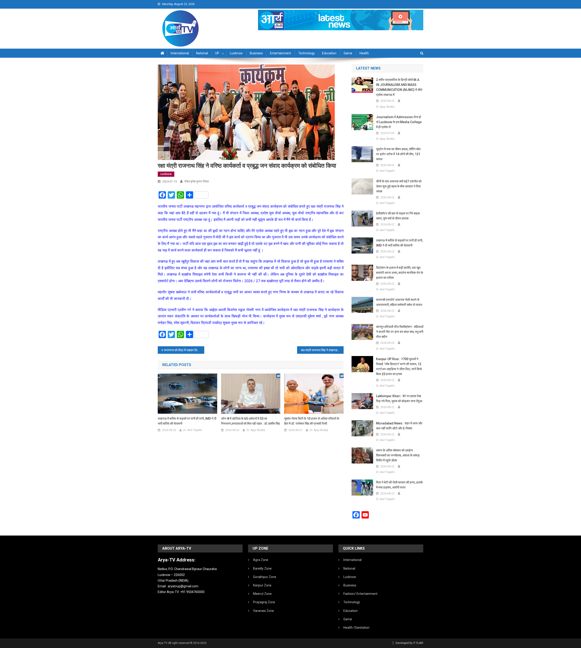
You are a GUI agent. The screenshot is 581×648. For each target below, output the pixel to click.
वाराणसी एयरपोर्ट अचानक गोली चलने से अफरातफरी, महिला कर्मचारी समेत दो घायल (399, 302)
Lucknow (236, 53)
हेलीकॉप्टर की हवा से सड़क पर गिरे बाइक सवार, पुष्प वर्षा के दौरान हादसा (398, 216)
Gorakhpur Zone (264, 577)
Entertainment (280, 53)
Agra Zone (260, 560)
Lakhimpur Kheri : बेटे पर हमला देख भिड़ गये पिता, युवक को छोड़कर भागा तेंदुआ (399, 398)
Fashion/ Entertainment (360, 594)
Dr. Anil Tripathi (192, 430)
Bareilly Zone (262, 568)
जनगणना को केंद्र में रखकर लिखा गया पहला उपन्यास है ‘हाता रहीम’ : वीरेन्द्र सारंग (184, 350)
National (202, 53)
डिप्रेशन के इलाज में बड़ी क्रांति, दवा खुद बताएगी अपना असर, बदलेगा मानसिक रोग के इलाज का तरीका (399, 272)
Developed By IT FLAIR (409, 643)
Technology (306, 53)
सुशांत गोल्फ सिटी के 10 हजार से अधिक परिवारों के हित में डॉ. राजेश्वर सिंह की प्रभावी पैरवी (311, 421)
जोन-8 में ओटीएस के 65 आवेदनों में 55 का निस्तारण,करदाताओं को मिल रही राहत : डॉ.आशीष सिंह (250, 421)
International (180, 53)
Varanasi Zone (263, 611)
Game (348, 53)
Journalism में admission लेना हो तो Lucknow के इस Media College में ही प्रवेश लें (399, 122)
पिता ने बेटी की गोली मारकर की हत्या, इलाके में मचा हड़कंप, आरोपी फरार (399, 485)
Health (364, 53)
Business (256, 53)
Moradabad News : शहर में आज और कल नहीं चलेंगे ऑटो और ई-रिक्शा (399, 425)
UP (217, 53)
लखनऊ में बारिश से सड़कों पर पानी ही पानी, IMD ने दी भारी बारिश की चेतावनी (187, 421)
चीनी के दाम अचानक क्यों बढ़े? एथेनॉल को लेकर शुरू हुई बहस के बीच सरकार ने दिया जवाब (398, 186)
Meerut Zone (262, 594)
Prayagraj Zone (264, 602)
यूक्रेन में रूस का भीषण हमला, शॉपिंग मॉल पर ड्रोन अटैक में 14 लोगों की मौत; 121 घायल (398, 154)
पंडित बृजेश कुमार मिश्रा (196, 181)
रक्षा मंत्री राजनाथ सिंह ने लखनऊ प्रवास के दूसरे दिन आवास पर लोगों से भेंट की (322, 350)
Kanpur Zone (262, 585)
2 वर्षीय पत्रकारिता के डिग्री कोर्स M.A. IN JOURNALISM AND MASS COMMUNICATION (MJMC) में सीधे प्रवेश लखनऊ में (399, 87)
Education (329, 53)
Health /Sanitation (356, 627)
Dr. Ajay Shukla (256, 430)
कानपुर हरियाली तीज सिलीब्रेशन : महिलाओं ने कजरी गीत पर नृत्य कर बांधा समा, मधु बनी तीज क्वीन (399, 332)
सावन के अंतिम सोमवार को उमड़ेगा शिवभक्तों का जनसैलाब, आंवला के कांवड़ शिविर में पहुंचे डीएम (398, 455)
